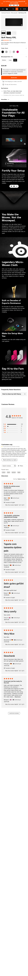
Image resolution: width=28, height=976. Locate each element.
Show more (4, 476)
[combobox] (20, 479)
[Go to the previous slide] (2, 3)
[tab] (13, 9)
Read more (18, 696)
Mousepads (14, 12)
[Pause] (11, 186)
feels (19, 472)
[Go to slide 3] (14, 33)
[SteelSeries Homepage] (7, 9)
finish (8, 472)
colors (3, 472)
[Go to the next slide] (26, 3)
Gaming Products (5, 12)
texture (14, 472)
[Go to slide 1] (3, 33)
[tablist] (13, 9)
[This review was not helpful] (22, 505)
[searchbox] (7, 466)
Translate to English (10, 502)
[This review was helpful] (19, 505)
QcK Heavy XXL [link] (22, 12)
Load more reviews (14, 713)
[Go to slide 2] (9, 33)
